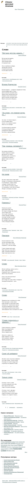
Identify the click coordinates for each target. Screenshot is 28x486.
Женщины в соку (19, 415)
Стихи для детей (9, 443)
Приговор (5, 236)
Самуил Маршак (22, 55)
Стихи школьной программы (8, 291)
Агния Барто (7, 431)
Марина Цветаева (8, 469)
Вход (16, 9)
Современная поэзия (9, 403)
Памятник (15, 423)
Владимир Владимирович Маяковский (14, 472)
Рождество (4, 109)
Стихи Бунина (5, 289)
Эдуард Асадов (22, 148)
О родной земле (19, 107)
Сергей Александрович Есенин (12, 417)
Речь (21, 289)
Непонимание (5, 197)
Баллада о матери (18, 429)
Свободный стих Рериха (13, 197)
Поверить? (6, 203)
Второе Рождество (9, 84)
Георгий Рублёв (8, 423)
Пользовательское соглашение (9, 482)
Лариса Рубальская (9, 415)
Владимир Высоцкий (9, 464)
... (10, 73)
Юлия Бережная (22, 297)
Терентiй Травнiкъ (21, 379)
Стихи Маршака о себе (14, 79)
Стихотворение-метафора (13, 349)
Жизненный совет (6, 170)
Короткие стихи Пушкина (12, 446)
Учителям (19, 425)
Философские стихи (12, 289)
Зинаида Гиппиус (22, 86)
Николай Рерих (22, 176)
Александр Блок (8, 473)
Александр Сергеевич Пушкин (11, 467)
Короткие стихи (8, 348)
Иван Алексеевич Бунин (20, 266)
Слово (20, 79)
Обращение (21, 197)
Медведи (7, 199)
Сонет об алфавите (9, 354)
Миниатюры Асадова (14, 170)
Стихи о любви (8, 448)
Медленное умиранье (13, 142)
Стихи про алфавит (6, 373)
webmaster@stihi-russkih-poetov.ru (17, 480)
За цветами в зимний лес (17, 431)
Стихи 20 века (14, 445)
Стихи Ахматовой (10, 260)
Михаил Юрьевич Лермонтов (11, 466)
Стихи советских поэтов (7, 80)
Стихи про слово (16, 316)
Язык (11, 316)
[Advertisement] (14, 28)
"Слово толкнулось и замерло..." (10, 321)
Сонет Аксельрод (10, 372)
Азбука (19, 372)
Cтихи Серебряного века (8, 442)
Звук (3, 372)
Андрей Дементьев (8, 429)
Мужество (20, 420)
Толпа (21, 230)
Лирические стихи (19, 443)
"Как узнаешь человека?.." (12, 146)
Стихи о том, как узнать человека (9, 169)
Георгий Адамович (21, 116)
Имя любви (20, 140)
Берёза (22, 421)
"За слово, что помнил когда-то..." (13, 114)
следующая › (12, 407)
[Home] (2, 2)
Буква (5, 372)
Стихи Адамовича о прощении (8, 140)
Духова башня (5, 231)
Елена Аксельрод (22, 324)
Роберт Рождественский (10, 425)
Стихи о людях (19, 169)
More (26, 452)
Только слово (7, 377)
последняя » (20, 407)
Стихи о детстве (5, 79)
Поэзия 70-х (4, 349)
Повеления (13, 230)
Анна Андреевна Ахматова (19, 237)
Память (23, 260)
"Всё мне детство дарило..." (13, 53)
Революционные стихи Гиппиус (8, 107)
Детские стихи (10, 450)
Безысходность (5, 142)
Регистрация (21, 9)
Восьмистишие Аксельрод (17, 348)
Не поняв (5, 174)
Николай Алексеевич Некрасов (12, 426)
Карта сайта (5, 480)
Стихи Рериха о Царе (6, 230)
